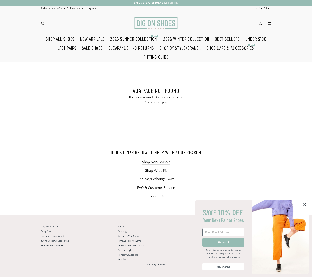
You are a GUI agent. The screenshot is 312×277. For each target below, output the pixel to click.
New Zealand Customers (53, 245)
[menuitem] (60, 38)
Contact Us (156, 196)
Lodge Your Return (49, 226)
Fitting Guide (47, 231)
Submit (223, 242)
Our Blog (122, 231)
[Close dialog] (304, 204)
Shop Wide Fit (156, 171)
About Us (122, 226)
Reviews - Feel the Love (129, 241)
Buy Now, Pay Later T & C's (131, 245)
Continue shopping (156, 102)
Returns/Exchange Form (156, 179)
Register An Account (128, 255)
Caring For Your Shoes (128, 236)
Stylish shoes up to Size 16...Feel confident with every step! (68, 8)
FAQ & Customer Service (156, 188)
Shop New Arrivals (156, 162)
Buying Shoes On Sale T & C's (55, 241)
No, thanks (223, 267)
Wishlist (122, 259)
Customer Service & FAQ (53, 236)
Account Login (125, 250)
